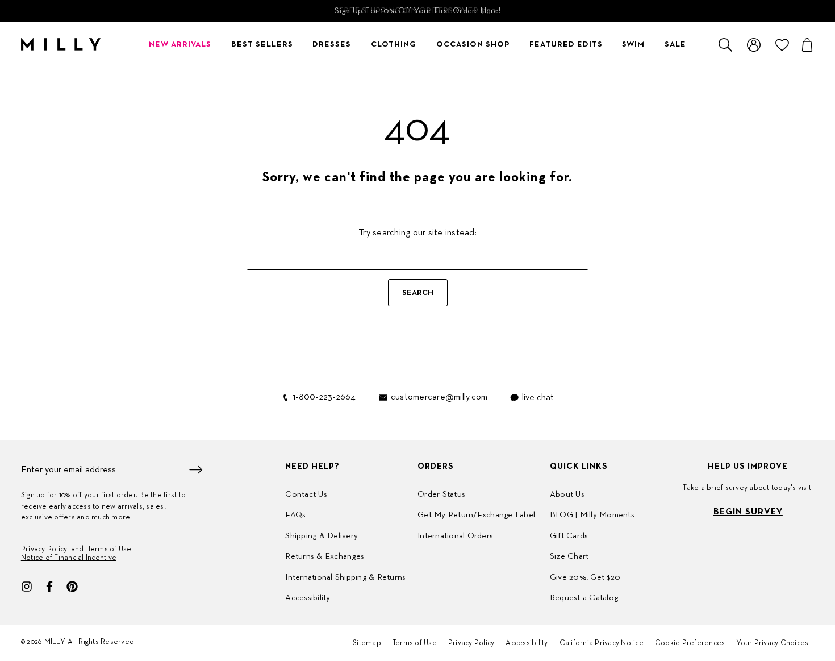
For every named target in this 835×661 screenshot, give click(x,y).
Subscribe (196, 469)
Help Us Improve (748, 467)
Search (417, 293)
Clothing (393, 44)
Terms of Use (109, 549)
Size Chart (569, 556)
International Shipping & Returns (345, 577)
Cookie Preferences (690, 643)
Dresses (331, 44)
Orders (436, 467)
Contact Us (306, 494)
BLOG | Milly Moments (592, 515)
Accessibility (307, 598)
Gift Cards (569, 536)
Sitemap (367, 643)
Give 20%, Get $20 (585, 577)
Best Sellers (262, 44)
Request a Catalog (584, 598)
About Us (567, 494)
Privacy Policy (44, 549)
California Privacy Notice (602, 643)
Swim (633, 44)
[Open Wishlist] (782, 45)
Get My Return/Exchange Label (476, 515)
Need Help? (312, 467)
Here (489, 11)
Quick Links (579, 467)
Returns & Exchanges (324, 556)
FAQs (295, 515)
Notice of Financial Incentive (68, 558)
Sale (675, 44)
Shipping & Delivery (321, 536)
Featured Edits (566, 44)
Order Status (441, 494)
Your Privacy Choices (772, 643)
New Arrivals (180, 44)
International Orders (455, 536)
